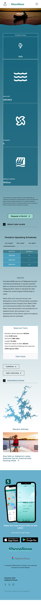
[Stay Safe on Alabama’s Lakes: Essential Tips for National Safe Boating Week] (20, 433)
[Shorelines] (13, 2)
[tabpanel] (20, 342)
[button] (20, 224)
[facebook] (5, 585)
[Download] (11, 538)
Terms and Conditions (11, 591)
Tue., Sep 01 (32, 243)
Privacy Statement (24, 591)
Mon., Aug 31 (20, 243)
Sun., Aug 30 (9, 243)
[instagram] (13, 585)
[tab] (20, 328)
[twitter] (9, 585)
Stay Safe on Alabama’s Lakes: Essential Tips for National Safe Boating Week (17, 458)
